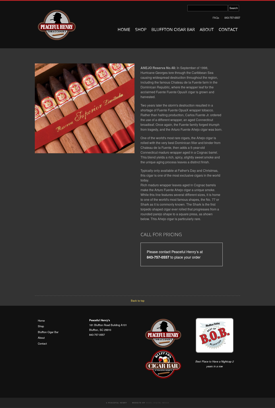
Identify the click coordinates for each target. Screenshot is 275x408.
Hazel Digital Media (157, 403)
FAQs (216, 18)
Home (124, 30)
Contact (228, 30)
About (207, 30)
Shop (141, 30)
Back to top (137, 300)
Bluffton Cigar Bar (173, 30)
